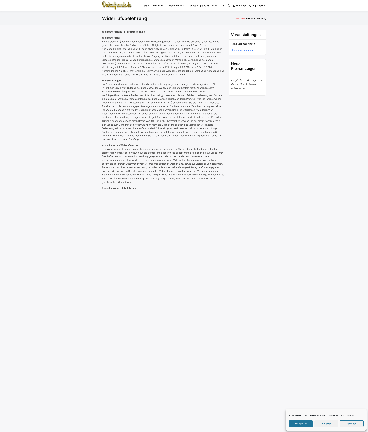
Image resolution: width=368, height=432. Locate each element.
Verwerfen (326, 423)
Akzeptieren (301, 423)
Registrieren (258, 5)
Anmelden (241, 5)
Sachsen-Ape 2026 (198, 5)
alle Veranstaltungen (242, 50)
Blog (214, 5)
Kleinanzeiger (176, 5)
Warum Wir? (159, 5)
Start (146, 5)
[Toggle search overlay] (223, 5)
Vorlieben (351, 423)
